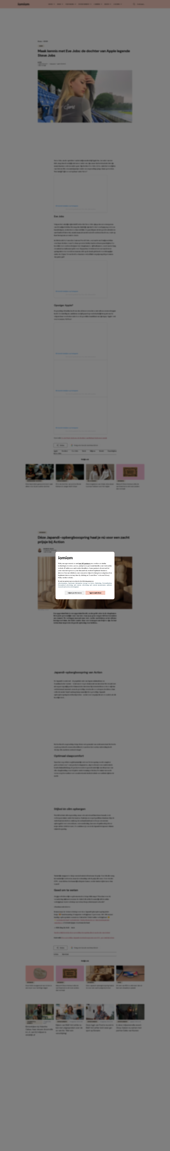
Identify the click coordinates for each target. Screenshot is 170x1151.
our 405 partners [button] (85, 563)
